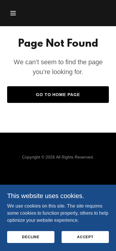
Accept (85, 237)
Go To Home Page (58, 94)
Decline (31, 237)
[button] (14, 13)
